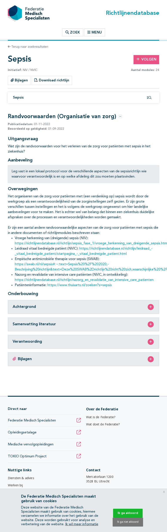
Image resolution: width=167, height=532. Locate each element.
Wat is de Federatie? (100, 417)
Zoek (74, 32)
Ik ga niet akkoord (128, 522)
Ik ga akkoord (128, 513)
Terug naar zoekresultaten (29, 46)
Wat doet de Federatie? (103, 424)
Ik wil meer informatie (81, 524)
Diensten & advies (21, 478)
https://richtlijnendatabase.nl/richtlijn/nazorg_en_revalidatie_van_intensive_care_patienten (84, 280)
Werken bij (15, 485)
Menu (97, 32)
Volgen (148, 59)
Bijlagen (21, 80)
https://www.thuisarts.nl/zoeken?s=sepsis (79, 285)
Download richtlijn (53, 80)
